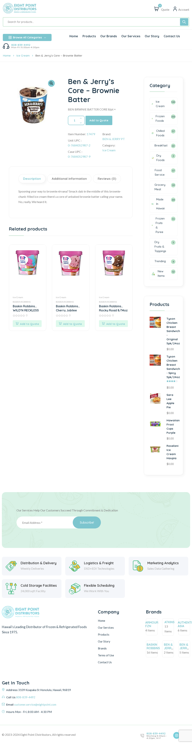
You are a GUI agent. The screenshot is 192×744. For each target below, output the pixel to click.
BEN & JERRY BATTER (169, 648)
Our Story (104, 641)
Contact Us (105, 662)
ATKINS (169, 622)
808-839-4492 (20, 44)
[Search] (184, 22)
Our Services (106, 627)
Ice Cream (23, 55)
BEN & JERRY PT (113, 139)
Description (32, 179)
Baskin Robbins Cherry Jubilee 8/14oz (67, 308)
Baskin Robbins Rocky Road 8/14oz (113, 308)
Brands (102, 648)
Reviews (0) (107, 179)
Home (7, 55)
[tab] (32, 178)
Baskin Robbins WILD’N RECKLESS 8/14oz (26, 308)
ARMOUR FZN (151, 624)
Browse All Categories (27, 37)
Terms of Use (106, 655)
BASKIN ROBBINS (22, 301)
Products (103, 634)
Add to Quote (98, 120)
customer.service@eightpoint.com (35, 704)
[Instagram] (176, 735)
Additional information (69, 179)
